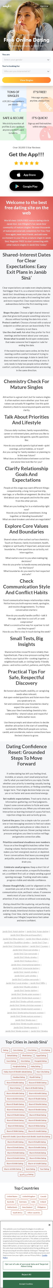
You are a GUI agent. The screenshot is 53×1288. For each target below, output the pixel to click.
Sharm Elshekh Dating (15, 1153)
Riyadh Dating (35, 1077)
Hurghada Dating (19, 1066)
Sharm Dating (15, 1088)
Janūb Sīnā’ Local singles (17, 983)
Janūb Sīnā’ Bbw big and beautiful (25, 935)
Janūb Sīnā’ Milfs (37, 983)
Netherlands (12, 1207)
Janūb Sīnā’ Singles (39, 1031)
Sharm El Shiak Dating (37, 1115)
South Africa (17, 1213)
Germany (23, 1202)
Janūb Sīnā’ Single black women (25, 998)
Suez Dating (30, 1169)
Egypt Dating (41, 1055)
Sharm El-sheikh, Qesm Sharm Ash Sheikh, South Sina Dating (26, 1136)
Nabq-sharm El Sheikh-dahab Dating (18, 1072)
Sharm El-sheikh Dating (37, 1131)
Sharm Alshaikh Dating (15, 1093)
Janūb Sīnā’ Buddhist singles (17, 942)
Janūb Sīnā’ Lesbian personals (25, 979)
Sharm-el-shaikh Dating (37, 1163)
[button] (44, 6)
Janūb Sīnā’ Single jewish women (25, 1009)
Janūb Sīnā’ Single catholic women (25, 1001)
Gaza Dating (11, 1061)
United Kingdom (28, 1196)
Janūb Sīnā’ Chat (39, 942)
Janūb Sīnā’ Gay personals (25, 953)
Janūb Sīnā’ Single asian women (25, 994)
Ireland (43, 1202)
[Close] (49, 1225)
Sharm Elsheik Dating (15, 1147)
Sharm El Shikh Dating (15, 1131)
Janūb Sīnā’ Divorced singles (25, 950)
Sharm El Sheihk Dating (38, 1104)
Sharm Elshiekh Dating (16, 1158)
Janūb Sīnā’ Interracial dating (25, 968)
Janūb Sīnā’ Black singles (37, 939)
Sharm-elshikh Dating (12, 1169)
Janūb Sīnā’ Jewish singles (25, 972)
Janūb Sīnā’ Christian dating (15, 946)
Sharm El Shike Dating (36, 1126)
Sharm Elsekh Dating (15, 1142)
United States (12, 1196)
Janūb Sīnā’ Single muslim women (25, 1023)
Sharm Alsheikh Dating (38, 1093)
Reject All (26, 1274)
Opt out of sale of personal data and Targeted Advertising (26, 1265)
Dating (5, 1050)
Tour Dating (44, 1169)
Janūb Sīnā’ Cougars (39, 946)
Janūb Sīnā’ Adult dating (13, 931)
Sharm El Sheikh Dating (37, 1109)
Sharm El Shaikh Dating (37, 1099)
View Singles (26, 80)
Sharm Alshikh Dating (15, 1099)
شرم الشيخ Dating (26, 1174)
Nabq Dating (35, 1066)
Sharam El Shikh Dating (37, 1083)
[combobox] (26, 60)
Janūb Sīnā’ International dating (25, 964)
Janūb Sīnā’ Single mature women (25, 1016)
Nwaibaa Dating (19, 1077)
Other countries (33, 1213)
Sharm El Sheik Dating (15, 1109)
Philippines (41, 1207)
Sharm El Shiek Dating (15, 1120)
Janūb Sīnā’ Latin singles (25, 975)
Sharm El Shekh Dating (15, 1115)
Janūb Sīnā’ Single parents (25, 1027)
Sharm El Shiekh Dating (37, 1120)
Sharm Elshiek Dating (37, 1153)
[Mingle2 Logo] (7, 6)
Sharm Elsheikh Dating (37, 1147)
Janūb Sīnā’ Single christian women (25, 1005)
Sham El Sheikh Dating (15, 1083)
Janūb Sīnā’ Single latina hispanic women (25, 1012)
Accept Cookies (26, 1284)
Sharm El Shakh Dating (15, 1104)
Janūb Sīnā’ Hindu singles (25, 957)
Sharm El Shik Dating (16, 1126)
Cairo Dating (18, 1050)
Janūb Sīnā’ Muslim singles (25, 987)
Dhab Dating (27, 1055)
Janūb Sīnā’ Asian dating (37, 931)
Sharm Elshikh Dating (15, 1163)
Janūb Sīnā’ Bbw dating (13, 939)
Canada (43, 1196)
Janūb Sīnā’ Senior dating (25, 990)
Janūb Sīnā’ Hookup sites (25, 961)
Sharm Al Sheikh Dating (34, 1088)
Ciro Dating (45, 1050)
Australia (10, 1202)
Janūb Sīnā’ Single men (25, 1020)
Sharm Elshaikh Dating (37, 1142)
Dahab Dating (12, 1055)
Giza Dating (25, 1061)
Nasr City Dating (43, 1072)
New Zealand (27, 1207)
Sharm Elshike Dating (37, 1158)
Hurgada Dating (40, 1061)
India (33, 1202)
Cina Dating (32, 1050)
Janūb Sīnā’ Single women (17, 1031)
